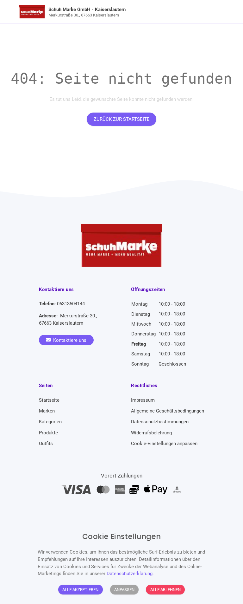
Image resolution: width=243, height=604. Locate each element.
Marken (47, 411)
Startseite (49, 400)
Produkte (48, 433)
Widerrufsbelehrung (151, 433)
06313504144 (71, 304)
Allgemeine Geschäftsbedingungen (167, 411)
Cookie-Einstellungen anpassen (164, 443)
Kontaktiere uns (69, 340)
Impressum (143, 400)
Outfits (46, 443)
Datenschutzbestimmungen (160, 422)
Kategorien (50, 422)
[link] (96, 11)
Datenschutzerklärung (130, 573)
